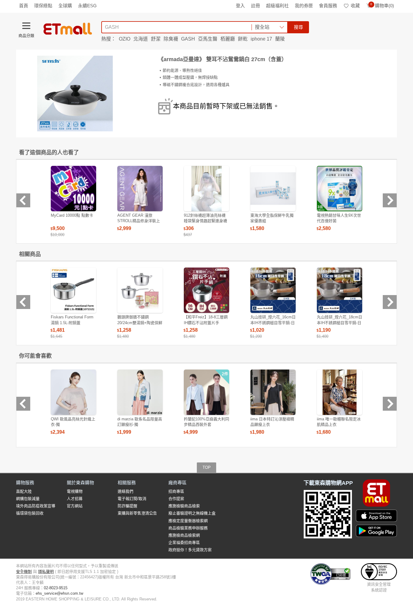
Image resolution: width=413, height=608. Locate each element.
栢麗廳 (227, 38)
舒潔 (156, 38)
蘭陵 (280, 38)
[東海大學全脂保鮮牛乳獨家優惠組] (273, 188)
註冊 (255, 5)
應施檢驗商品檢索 (184, 506)
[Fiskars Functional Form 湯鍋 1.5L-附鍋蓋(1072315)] (73, 290)
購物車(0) (382, 5)
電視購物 (75, 491)
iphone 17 (261, 38)
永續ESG (87, 5)
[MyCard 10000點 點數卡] (73, 188)
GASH (188, 38)
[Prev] (23, 200)
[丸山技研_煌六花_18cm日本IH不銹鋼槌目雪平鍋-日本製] (339, 290)
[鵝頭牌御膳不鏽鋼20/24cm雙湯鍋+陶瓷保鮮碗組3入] (140, 290)
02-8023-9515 (55, 588)
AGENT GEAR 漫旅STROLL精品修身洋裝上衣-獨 (138, 220)
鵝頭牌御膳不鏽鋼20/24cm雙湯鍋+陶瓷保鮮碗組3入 (139, 322)
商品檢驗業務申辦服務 (188, 528)
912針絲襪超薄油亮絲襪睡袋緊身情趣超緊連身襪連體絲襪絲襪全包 (205, 220)
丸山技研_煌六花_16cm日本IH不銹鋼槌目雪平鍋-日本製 (273, 322)
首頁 (23, 5)
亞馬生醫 (207, 38)
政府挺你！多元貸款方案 (190, 549)
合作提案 (176, 498)
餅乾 (243, 38)
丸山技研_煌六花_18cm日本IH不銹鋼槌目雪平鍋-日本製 (339, 322)
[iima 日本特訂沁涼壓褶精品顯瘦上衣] (273, 392)
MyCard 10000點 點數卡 (72, 215)
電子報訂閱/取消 (132, 498)
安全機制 (24, 571)
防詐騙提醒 (127, 506)
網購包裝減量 (28, 498)
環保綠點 (43, 5)
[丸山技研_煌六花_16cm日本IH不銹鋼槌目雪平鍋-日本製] (273, 290)
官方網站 (75, 506)
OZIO (124, 38)
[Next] (390, 200)
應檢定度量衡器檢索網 (188, 520)
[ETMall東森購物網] (67, 28)
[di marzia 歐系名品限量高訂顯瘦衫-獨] (140, 392)
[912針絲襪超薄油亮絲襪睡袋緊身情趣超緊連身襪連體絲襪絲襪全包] (206, 188)
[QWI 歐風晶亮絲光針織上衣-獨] (73, 392)
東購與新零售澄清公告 (137, 513)
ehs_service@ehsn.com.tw (59, 593)
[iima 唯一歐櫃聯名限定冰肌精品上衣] (339, 392)
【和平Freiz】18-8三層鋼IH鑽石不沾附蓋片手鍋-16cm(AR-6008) (206, 322)
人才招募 (75, 498)
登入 (240, 5)
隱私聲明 (46, 571)
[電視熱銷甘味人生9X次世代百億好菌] (339, 188)
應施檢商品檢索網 (184, 535)
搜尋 (298, 27)
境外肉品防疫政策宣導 (35, 506)
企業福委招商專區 (184, 542)
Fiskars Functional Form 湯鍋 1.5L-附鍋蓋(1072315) (72, 322)
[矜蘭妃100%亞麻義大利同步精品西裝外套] (206, 392)
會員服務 (328, 5)
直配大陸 (24, 491)
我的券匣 (304, 5)
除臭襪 (171, 38)
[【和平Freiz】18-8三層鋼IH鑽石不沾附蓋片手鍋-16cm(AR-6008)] (206, 290)
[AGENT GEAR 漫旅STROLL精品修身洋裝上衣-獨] (140, 188)
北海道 (140, 38)
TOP (207, 467)
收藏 (355, 5)
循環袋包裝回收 (30, 513)
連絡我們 (125, 491)
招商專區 (176, 491)
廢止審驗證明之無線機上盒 (192, 513)
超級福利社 (277, 5)
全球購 (65, 5)
